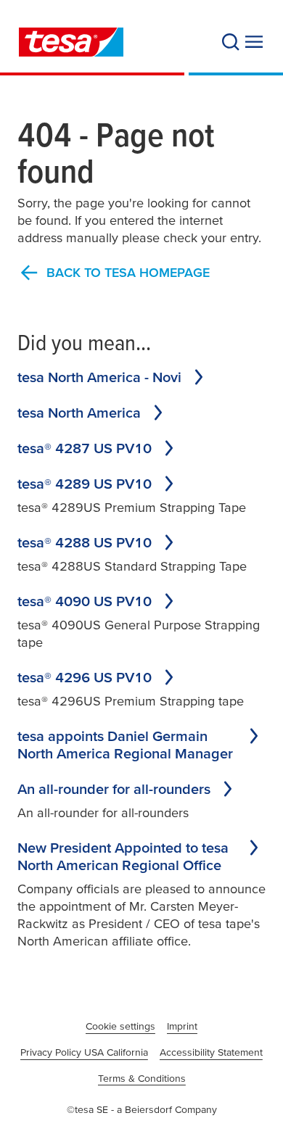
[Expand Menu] (254, 42)
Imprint (182, 1026)
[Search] (230, 42)
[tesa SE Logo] (71, 42)
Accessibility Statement (211, 1052)
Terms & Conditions (142, 1078)
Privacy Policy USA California (84, 1052)
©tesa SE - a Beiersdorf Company (142, 1109)
